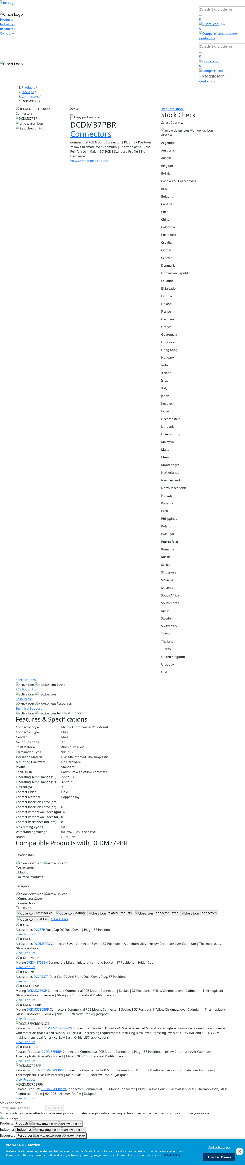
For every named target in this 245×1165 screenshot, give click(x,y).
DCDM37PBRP (52, 1052)
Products (6, 19)
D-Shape (28, 92)
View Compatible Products (89, 161)
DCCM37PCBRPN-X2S (57, 1028)
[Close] (239, 1151)
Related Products (30, 877)
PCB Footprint (26, 689)
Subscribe (55, 1108)
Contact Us (207, 38)
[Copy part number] (71, 117)
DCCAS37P (41, 977)
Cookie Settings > (219, 1147)
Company (7, 33)
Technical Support (29, 708)
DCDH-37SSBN (37, 962)
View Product (25, 934)
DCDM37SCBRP (38, 1009)
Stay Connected (11, 1103)
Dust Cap (24, 908)
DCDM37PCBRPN (54, 1089)
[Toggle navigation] (213, 76)
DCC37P (39, 930)
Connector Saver (30, 898)
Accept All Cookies (219, 1157)
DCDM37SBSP (37, 991)
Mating (23, 872)
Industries (7, 24)
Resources (7, 29)
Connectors (30, 97)
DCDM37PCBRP (53, 1070)
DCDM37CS (42, 944)
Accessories (26, 868)
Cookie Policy (172, 1155)
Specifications (26, 680)
